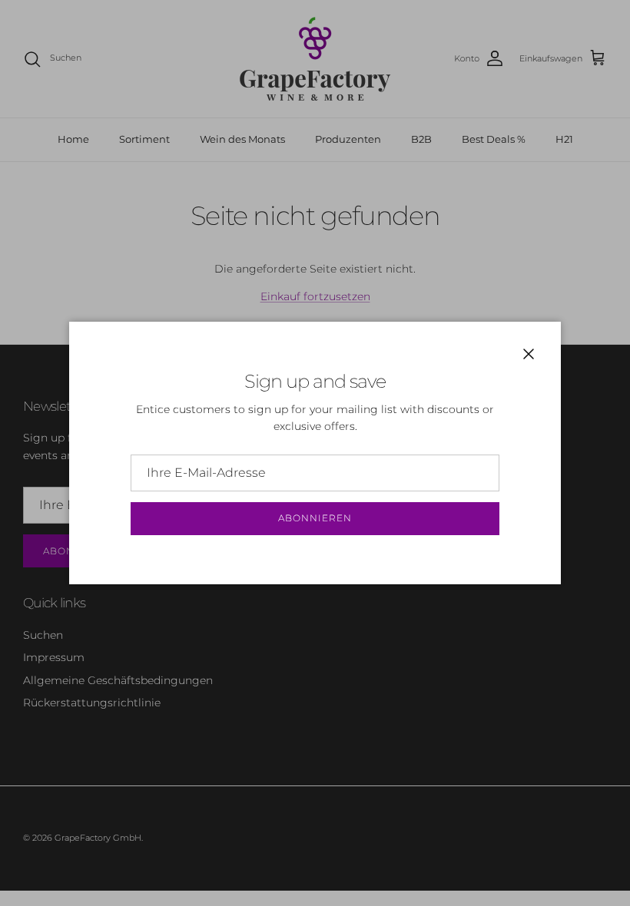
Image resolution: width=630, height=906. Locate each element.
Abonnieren (315, 518)
